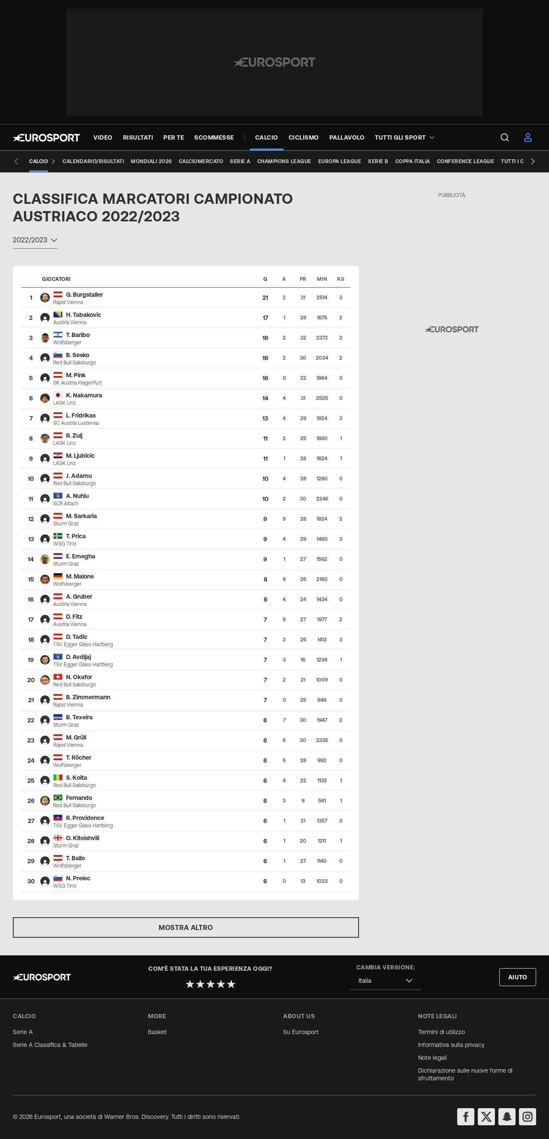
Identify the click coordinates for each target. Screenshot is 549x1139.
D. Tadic (76, 636)
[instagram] (527, 1116)
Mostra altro (186, 927)
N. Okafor (79, 677)
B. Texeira (79, 717)
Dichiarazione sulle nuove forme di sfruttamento (465, 1074)
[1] (190, 984)
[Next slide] (532, 161)
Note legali (432, 1057)
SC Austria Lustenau (76, 423)
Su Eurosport (301, 1032)
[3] (210, 984)
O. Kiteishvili (82, 838)
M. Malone (80, 576)
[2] (200, 984)
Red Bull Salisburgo (74, 363)
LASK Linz (64, 403)
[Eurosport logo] (46, 138)
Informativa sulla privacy (451, 1044)
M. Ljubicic (80, 455)
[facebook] (465, 1116)
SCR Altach (65, 504)
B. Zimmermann (88, 697)
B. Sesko (77, 355)
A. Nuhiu (77, 495)
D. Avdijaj (78, 656)
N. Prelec (78, 878)
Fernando (79, 797)
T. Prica (76, 536)
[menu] (505, 137)
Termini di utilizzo (441, 1032)
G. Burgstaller (84, 294)
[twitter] (486, 1116)
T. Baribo (78, 334)
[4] (221, 984)
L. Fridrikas (81, 415)
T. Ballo (75, 858)
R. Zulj (74, 435)
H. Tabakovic (83, 314)
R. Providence (85, 817)
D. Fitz (74, 616)
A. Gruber (79, 596)
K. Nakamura (84, 395)
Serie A (23, 1032)
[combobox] (35, 241)
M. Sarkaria (81, 516)
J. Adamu (79, 475)
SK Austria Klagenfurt (77, 383)
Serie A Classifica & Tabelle (50, 1044)
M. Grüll (76, 737)
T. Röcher (78, 757)
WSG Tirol (64, 544)
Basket (157, 1032)
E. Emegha (80, 556)
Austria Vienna (69, 322)
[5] (231, 984)
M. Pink (76, 375)
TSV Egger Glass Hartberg (83, 644)
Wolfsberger (67, 343)
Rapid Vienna (68, 302)
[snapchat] (507, 1116)
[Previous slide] (16, 161)
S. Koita (76, 777)
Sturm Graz (66, 524)
